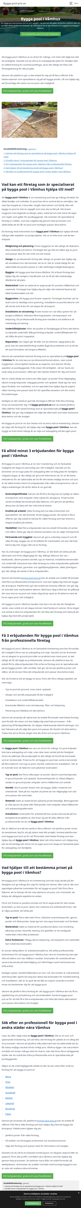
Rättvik (9, 1097)
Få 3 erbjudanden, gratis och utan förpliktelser (40, 34)
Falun (8, 1113)
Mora (8, 1076)
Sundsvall (10, 1092)
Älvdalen (9, 1087)
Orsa (7, 1081)
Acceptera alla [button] (33, 1203)
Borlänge (10, 1108)
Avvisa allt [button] (49, 1203)
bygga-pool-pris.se (31, 577)
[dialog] (40, 1199)
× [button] (78, 1193)
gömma (32, 149)
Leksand (9, 1103)
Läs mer (62, 1199)
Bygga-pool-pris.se (14, 3)
